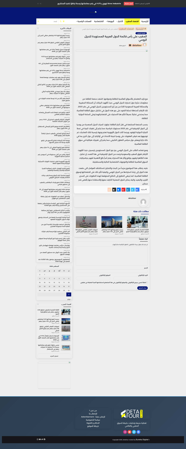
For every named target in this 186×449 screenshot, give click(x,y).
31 (68, 294)
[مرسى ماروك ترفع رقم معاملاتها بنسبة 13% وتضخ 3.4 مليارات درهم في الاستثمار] (66, 347)
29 (44, 290)
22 (44, 286)
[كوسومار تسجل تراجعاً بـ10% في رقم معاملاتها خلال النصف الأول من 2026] (66, 338)
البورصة (110, 21)
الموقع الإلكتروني (104, 275)
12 (59, 282)
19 (59, 286)
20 (54, 286)
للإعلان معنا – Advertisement (93, 417)
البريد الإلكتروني (143, 275)
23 (40, 286)
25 (64, 290)
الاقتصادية (99, 21)
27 (54, 290)
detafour (137, 45)
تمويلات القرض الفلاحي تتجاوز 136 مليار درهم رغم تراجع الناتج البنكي (86, 230)
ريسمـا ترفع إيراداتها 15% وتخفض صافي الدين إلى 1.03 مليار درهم (112, 230)
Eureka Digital (142, 440)
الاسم (146, 268)
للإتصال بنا (93, 414)
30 (40, 290)
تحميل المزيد (54, 356)
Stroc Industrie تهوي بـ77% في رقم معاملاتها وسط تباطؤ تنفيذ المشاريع (89, 3)
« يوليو (69, 299)
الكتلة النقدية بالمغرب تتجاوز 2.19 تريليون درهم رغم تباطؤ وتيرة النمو (137, 230)
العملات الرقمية (84, 21)
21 (49, 286)
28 (49, 290)
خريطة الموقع (93, 426)
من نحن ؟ (93, 411)
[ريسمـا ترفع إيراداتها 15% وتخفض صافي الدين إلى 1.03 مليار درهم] (111, 222)
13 (54, 282)
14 (49, 282)
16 (39, 282)
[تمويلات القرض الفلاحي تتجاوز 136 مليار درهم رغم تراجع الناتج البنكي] (86, 222)
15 (44, 282)
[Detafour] (93, 12)
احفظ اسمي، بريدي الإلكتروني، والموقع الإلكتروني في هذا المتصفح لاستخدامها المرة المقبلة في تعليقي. (113, 282)
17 (68, 286)
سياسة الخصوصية (93, 420)
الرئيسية (144, 21)
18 (64, 286)
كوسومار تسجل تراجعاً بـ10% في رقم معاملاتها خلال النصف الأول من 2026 (48, 338)
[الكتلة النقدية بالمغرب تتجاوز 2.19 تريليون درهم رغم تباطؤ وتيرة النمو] (137, 222)
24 (69, 290)
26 (59, 290)
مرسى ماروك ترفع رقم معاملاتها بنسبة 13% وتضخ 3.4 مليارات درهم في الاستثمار (48, 347)
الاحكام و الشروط (93, 423)
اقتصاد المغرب (132, 21)
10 (68, 282)
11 (64, 282)
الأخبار (120, 21)
